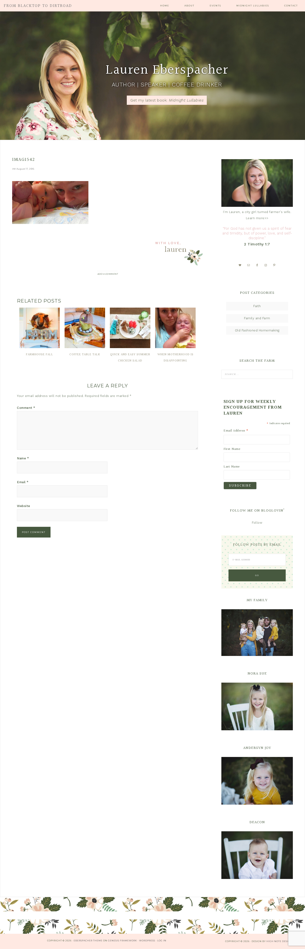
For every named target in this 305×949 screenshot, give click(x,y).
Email (23, 482)
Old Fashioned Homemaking (257, 330)
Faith (257, 306)
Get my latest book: (166, 100)
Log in (161, 940)
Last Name (232, 466)
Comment (26, 408)
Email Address (236, 430)
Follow (257, 522)
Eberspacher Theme (88, 940)
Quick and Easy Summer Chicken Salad (130, 357)
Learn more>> (257, 218)
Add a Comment (107, 274)
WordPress (147, 940)
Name (23, 458)
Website (23, 506)
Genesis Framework (122, 940)
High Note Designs (280, 941)
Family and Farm (257, 318)
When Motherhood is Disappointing (175, 357)
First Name (232, 449)
